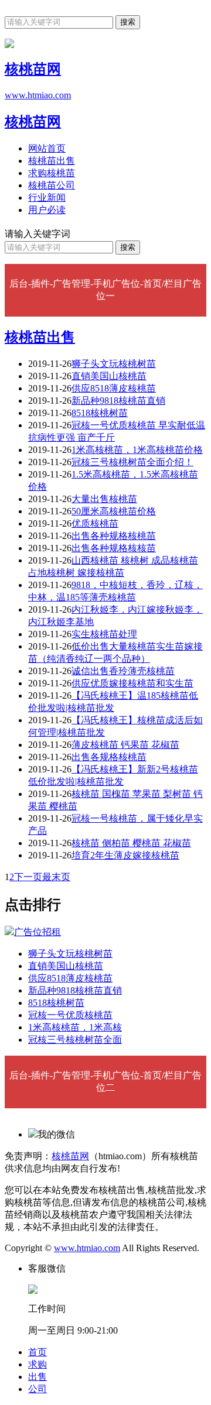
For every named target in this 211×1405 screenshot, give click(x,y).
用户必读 (47, 210)
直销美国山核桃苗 (109, 376)
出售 (37, 1377)
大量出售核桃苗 (104, 499)
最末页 (56, 877)
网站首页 (47, 148)
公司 (37, 1389)
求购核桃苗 (51, 173)
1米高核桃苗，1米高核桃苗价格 (137, 450)
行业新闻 (47, 197)
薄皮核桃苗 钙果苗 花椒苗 (125, 745)
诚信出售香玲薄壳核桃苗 (123, 671)
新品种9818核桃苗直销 (118, 401)
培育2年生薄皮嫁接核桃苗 (125, 855)
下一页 (28, 877)
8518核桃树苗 (100, 413)
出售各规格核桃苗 (109, 757)
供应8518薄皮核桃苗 (114, 388)
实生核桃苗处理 (104, 634)
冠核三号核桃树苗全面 (75, 1040)
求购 (37, 1364)
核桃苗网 (33, 121)
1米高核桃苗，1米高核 (75, 1027)
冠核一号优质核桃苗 (70, 1015)
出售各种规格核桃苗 (114, 536)
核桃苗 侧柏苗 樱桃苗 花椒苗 (131, 843)
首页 (37, 1352)
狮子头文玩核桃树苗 (114, 364)
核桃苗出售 (51, 161)
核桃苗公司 (51, 185)
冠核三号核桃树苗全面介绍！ (132, 462)
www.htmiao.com (87, 1248)
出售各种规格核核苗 (114, 548)
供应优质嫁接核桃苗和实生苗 (132, 683)
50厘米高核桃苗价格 (114, 511)
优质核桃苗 (95, 523)
